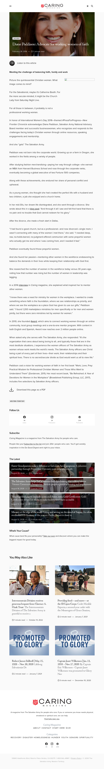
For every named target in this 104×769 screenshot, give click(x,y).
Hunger (55, 737)
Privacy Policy (76, 758)
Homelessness (42, 737)
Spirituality (86, 737)
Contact (46, 728)
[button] (10, 6)
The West (16, 38)
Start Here (58, 728)
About (37, 728)
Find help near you (51, 718)
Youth (64, 737)
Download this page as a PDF (31, 389)
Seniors (73, 737)
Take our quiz (49, 536)
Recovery (16, 737)
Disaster (28, 737)
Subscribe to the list (33, 443)
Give (68, 728)
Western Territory (17, 401)
